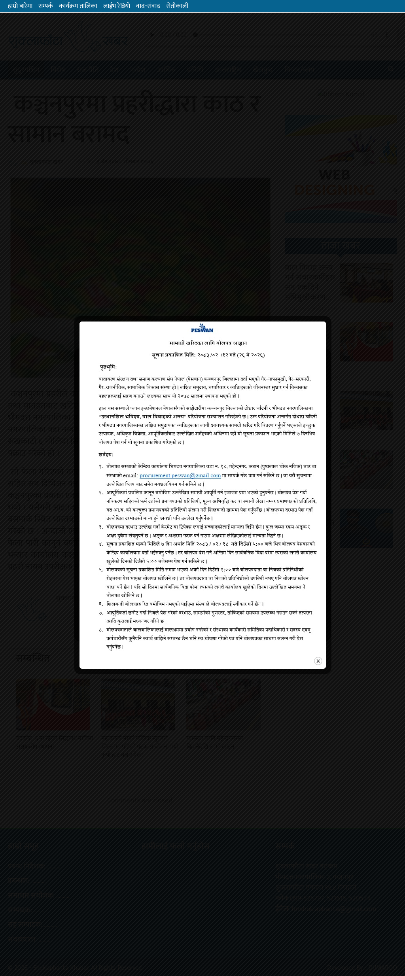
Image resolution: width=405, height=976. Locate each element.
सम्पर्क (45, 6)
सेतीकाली (177, 6)
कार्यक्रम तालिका (78, 6)
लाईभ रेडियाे (116, 6)
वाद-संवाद (148, 6)
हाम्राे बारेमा (20, 6)
